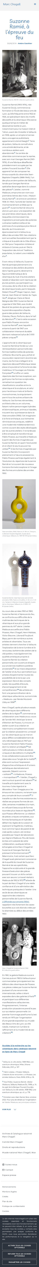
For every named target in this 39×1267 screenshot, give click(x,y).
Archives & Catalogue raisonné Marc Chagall (17, 1135)
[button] (35, 4)
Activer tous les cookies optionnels (19, 1247)
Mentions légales (9, 1192)
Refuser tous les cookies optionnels (19, 1255)
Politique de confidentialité (13, 1206)
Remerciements (9, 1187)
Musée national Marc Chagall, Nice (19, 1152)
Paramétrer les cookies (19, 1262)
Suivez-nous (11, 1164)
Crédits (5, 1197)
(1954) (15, 902)
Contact (9, 1170)
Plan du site (7, 1201)
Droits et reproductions (13, 1147)
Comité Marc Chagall (12, 1142)
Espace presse (9, 1175)
